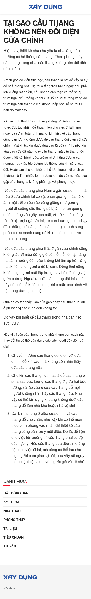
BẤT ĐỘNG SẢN (16, 493)
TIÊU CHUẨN (14, 537)
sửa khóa (9, 588)
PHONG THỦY (14, 519)
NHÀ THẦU (12, 511)
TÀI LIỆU (10, 528)
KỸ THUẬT (12, 501)
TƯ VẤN (10, 546)
